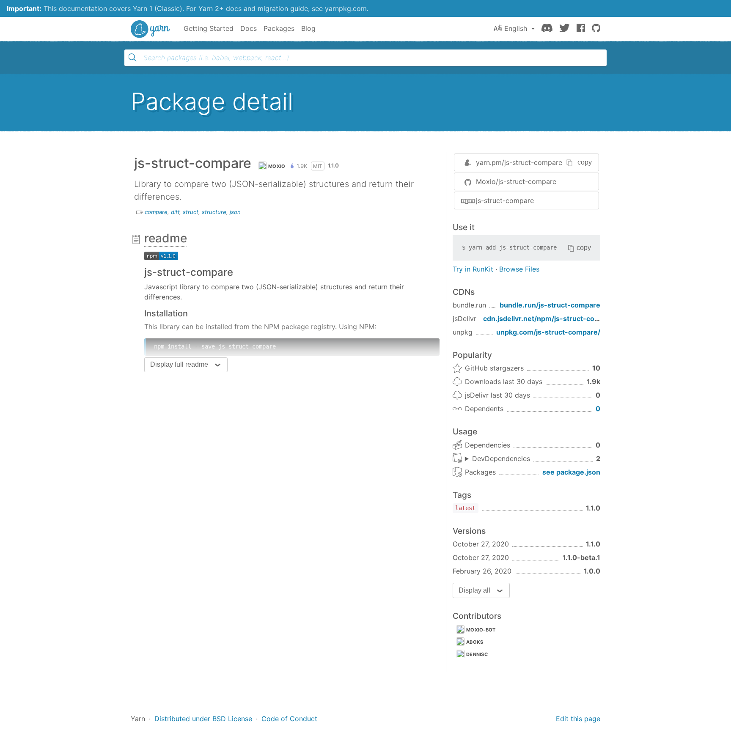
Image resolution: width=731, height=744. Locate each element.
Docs (248, 28)
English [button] (515, 28)
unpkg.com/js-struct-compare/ (548, 332)
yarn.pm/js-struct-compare (519, 162)
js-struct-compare (505, 200)
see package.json (571, 472)
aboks (475, 642)
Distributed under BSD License (203, 718)
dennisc (477, 654)
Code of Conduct (289, 718)
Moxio (277, 166)
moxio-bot (481, 630)
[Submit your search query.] (132, 57)
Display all (474, 590)
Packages (279, 28)
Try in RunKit (473, 269)
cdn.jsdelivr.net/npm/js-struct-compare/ (550, 318)
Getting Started (209, 28)
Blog (308, 28)
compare (156, 212)
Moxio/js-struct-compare (516, 181)
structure (214, 212)
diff (175, 212)
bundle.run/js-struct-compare (550, 305)
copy (584, 162)
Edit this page (578, 718)
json (235, 212)
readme (165, 238)
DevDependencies (501, 458)
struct (190, 212)
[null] (161, 255)
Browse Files (519, 269)
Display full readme (179, 364)
